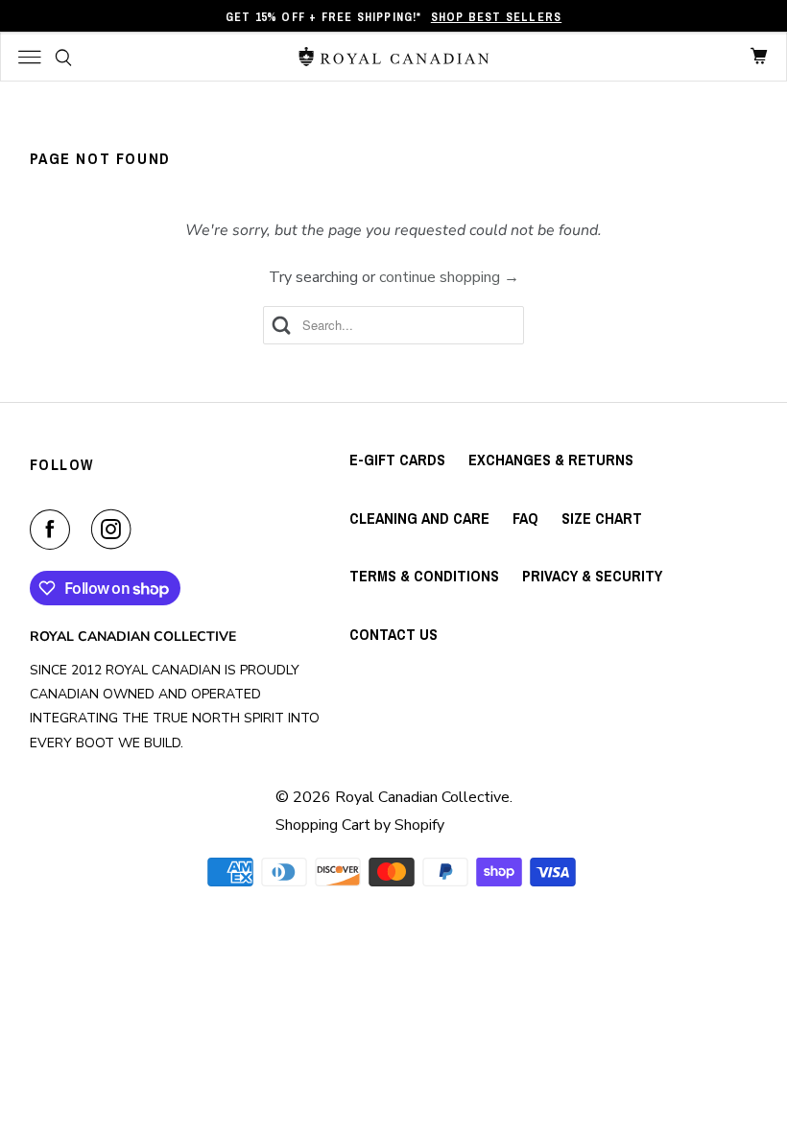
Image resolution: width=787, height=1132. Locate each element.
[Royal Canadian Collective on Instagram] (115, 529)
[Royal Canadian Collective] (394, 57)
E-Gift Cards (397, 459)
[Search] (63, 57)
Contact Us (393, 634)
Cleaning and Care (419, 518)
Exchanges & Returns (550, 459)
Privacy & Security (592, 575)
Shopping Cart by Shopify (359, 825)
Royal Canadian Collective (422, 797)
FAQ (525, 518)
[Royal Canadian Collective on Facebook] (54, 529)
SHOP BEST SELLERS (496, 17)
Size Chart (601, 518)
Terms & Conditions (424, 575)
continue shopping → (449, 277)
